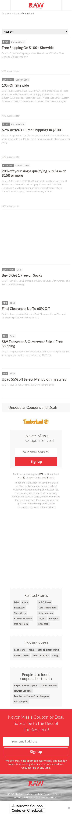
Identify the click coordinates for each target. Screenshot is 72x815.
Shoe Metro (20, 613)
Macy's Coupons (49, 685)
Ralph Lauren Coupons (25, 685)
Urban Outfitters (40, 655)
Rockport (53, 618)
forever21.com (21, 655)
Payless (42, 618)
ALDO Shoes (44, 602)
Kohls (31, 649)
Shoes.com (19, 607)
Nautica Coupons (22, 690)
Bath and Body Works (48, 649)
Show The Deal (14, 291)
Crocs (25, 602)
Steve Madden (45, 613)
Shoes (16, 13)
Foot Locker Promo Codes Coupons (31, 696)
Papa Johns (19, 649)
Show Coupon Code (18, 64)
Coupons (6, 13)
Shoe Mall (43, 623)
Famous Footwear (23, 618)
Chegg (55, 655)
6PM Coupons (21, 701)
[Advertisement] (36, 20)
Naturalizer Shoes (47, 607)
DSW (16, 602)
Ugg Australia (21, 623)
